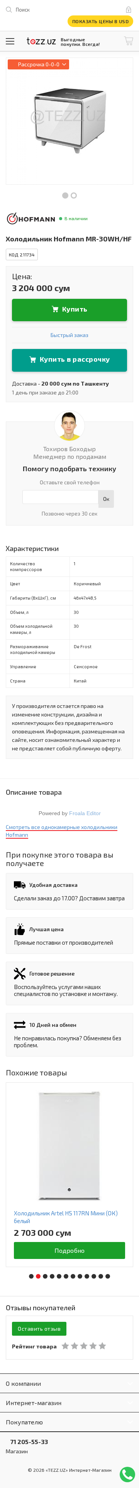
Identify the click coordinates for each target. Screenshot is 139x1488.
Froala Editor (85, 813)
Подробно (69, 1250)
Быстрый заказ (69, 335)
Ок (106, 498)
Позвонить (127, 1474)
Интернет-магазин (33, 1402)
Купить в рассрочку (75, 359)
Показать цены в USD (100, 21)
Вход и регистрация (130, 10)
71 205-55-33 (27, 1441)
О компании (23, 1383)
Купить (75, 309)
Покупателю (24, 1422)
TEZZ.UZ (41, 41)
